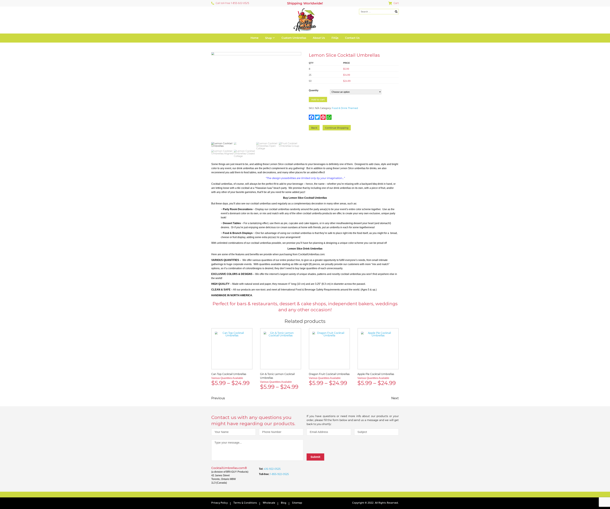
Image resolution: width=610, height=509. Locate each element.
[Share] (599, 3)
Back (314, 127)
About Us (319, 37)
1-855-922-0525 (279, 474)
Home (254, 37)
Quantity (313, 90)
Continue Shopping (336, 127)
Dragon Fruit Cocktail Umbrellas (329, 374)
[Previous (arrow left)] (5, 255)
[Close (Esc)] (606, 3)
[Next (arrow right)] (604, 255)
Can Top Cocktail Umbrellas (228, 374)
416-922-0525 (272, 468)
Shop (268, 38)
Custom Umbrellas (293, 37)
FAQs (335, 37)
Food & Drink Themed (345, 108)
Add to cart (318, 99)
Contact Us (352, 37)
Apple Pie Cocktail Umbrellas (375, 374)
